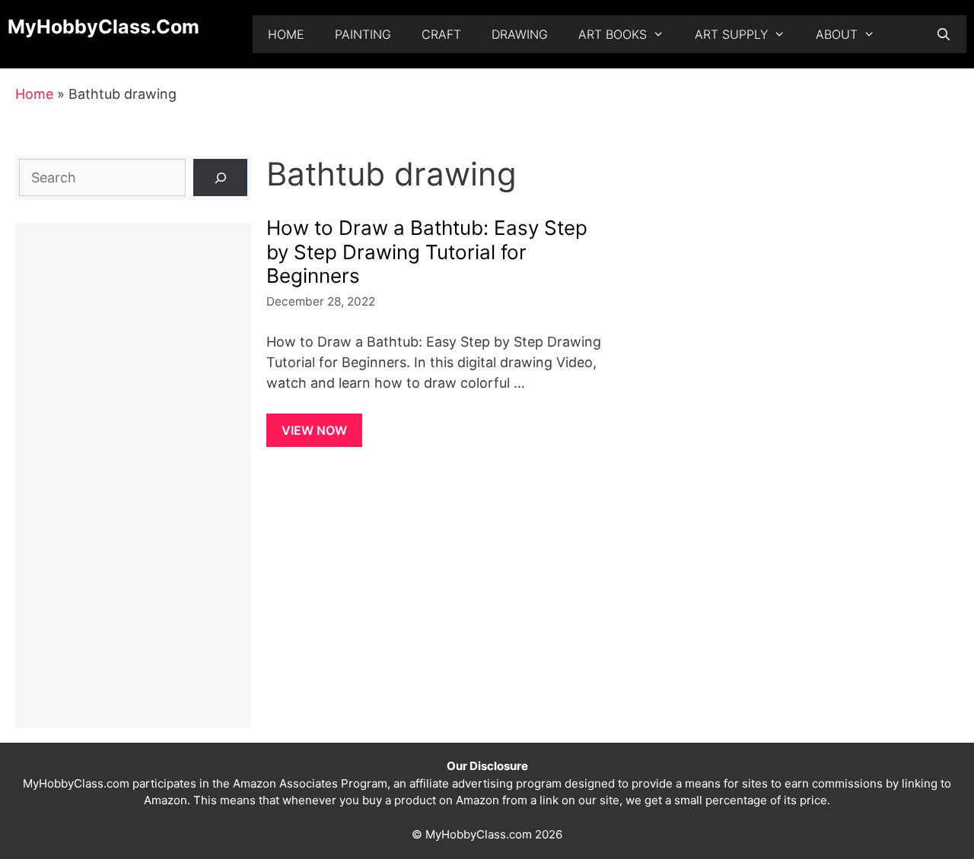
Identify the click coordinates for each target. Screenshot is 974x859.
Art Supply (731, 34)
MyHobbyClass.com (103, 26)
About (837, 34)
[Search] (220, 177)
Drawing (520, 34)
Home (286, 34)
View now (314, 430)
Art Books (612, 34)
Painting (363, 34)
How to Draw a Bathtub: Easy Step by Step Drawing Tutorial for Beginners (426, 251)
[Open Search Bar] (943, 34)
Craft (441, 34)
